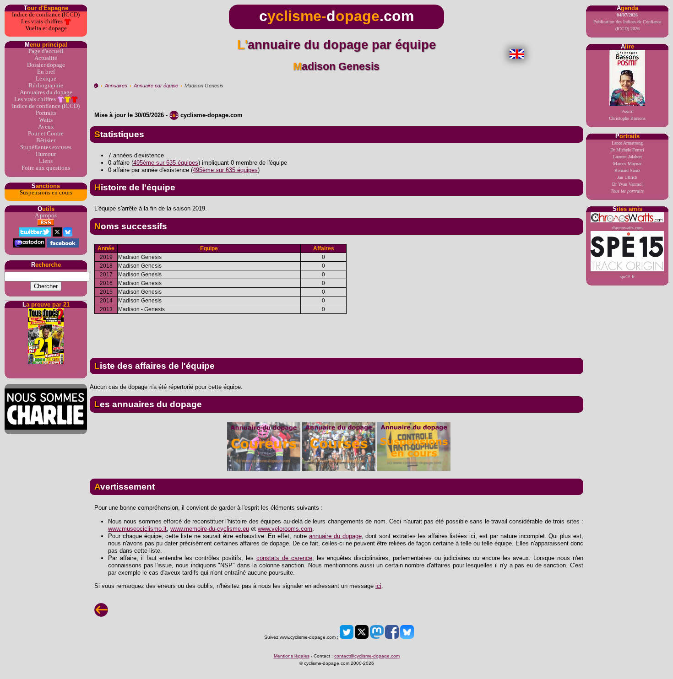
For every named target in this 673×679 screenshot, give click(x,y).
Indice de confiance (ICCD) (46, 14)
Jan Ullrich (627, 177)
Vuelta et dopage (46, 28)
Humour (46, 154)
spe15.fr (627, 276)
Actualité (45, 58)
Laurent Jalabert (627, 156)
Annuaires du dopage (46, 92)
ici (378, 585)
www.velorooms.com (285, 528)
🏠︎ (95, 85)
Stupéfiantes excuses (45, 147)
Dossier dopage (46, 65)
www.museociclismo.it (137, 528)
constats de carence (284, 558)
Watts (46, 120)
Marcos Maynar (627, 163)
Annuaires (116, 85)
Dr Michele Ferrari (627, 149)
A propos (46, 215)
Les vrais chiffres (42, 21)
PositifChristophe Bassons (627, 115)
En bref (46, 72)
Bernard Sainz (627, 170)
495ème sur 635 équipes (165, 162)
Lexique (46, 78)
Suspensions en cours (46, 192)
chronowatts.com (627, 227)
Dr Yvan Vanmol (627, 184)
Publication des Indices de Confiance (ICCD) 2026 (627, 21)
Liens (46, 161)
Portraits (46, 113)
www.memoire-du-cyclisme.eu (209, 528)
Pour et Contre (46, 133)
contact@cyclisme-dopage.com (367, 655)
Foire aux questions (46, 168)
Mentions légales (291, 655)
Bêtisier (45, 140)
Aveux (46, 127)
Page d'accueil (46, 51)
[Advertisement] (336, 332)
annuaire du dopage (335, 536)
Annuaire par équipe (156, 85)
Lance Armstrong (627, 143)
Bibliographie (45, 85)
